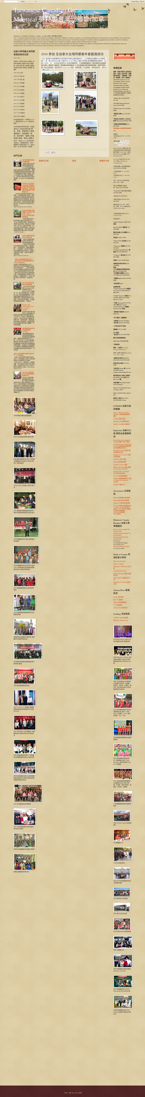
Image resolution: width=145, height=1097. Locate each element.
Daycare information (119, 561)
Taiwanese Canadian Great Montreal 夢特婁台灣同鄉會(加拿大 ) (59, 19)
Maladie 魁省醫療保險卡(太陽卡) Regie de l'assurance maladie (122, 480)
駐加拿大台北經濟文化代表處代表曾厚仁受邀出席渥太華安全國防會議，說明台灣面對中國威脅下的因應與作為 (28, 187)
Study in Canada (118, 564)
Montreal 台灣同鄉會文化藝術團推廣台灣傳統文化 (28, 374)
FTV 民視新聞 (117, 605)
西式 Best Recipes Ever (120, 620)
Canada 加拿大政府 (119, 419)
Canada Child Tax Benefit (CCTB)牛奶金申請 (121, 472)
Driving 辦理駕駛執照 (119, 462)
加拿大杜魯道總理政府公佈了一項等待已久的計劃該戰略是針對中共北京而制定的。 (24, 260)
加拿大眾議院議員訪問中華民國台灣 (28, 236)
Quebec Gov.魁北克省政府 (121, 424)
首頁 (74, 161)
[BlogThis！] (48, 152)
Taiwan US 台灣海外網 (120, 608)
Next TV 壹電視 (118, 599)
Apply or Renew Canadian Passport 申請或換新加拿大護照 (121, 414)
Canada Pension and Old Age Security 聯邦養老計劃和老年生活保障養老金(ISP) (122, 446)
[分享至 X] (50, 152)
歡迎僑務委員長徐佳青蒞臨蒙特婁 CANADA (28, 330)
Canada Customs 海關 (120, 464)
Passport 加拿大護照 (119, 459)
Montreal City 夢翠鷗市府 (121, 421)
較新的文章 (44, 161)
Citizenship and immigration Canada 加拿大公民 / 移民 (121, 441)
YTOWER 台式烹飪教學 (120, 617)
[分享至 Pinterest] (54, 152)
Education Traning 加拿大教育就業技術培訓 (121, 451)
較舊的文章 (104, 161)
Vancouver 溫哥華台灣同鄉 (121, 503)
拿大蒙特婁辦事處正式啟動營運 (28, 160)
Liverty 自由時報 (118, 597)
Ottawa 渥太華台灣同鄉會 (121, 500)
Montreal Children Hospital (121, 546)
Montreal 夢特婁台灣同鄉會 (121, 497)
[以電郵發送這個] (46, 152)
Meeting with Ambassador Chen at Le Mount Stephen (28, 307)
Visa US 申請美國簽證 (120, 476)
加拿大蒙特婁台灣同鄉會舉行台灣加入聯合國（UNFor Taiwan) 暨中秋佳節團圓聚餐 (28, 214)
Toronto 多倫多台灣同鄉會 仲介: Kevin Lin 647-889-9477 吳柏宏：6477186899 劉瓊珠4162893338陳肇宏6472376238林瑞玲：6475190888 (122, 510)
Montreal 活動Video (119, 484)
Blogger (76, 1093)
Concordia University (119, 571)
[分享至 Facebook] (52, 152)
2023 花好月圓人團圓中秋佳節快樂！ (28, 283)
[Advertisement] (119, 1050)
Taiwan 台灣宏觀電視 (119, 602)
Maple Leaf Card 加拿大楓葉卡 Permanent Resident (122, 468)
